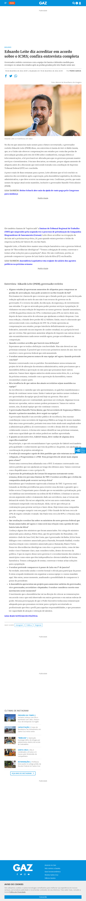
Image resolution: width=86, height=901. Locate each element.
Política (29, 625)
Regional (38, 625)
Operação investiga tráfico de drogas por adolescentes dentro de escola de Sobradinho (29, 741)
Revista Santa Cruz (51, 875)
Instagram (19, 625)
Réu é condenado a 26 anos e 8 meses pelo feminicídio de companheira (27, 753)
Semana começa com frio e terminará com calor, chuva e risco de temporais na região (28, 718)
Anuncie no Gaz (50, 865)
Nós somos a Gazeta (52, 868)
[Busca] (73, 3)
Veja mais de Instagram (22, 773)
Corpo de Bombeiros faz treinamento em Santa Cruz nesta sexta (29, 729)
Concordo (43, 897)
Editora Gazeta (50, 878)
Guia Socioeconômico (53, 872)
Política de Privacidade (17, 892)
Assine (12, 3)
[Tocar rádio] (76, 3)
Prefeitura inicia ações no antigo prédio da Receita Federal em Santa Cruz (29, 764)
